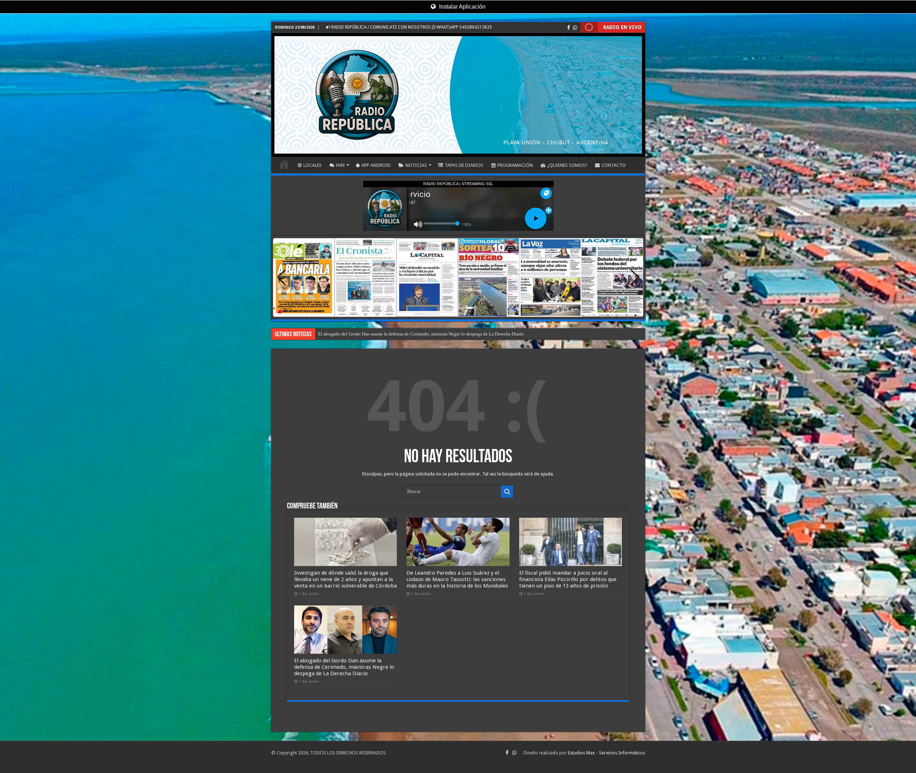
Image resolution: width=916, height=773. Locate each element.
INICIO (284, 164)
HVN (340, 165)
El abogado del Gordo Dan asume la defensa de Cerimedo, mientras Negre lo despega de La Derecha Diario (344, 667)
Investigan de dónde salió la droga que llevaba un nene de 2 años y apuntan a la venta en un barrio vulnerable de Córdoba (345, 579)
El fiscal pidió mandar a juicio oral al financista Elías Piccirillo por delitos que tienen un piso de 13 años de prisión (429, 334)
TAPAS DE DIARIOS (464, 165)
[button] (635, 277)
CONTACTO (613, 165)
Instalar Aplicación (462, 7)
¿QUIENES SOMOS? (567, 165)
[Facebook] (568, 27)
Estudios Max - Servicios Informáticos (606, 752)
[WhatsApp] (575, 27)
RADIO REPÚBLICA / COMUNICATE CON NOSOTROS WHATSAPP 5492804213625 (411, 27)
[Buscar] (507, 491)
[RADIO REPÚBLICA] (458, 95)
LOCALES (312, 165)
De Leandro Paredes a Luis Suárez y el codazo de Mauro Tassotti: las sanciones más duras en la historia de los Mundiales (457, 579)
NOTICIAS (416, 165)
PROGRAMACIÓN (515, 165)
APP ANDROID (376, 165)
